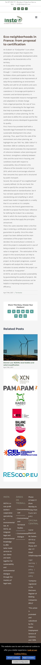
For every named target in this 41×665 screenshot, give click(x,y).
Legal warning (31, 561)
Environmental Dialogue (20, 535)
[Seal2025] (20, 421)
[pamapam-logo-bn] (20, 386)
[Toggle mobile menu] (36, 17)
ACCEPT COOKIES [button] (13, 658)
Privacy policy (31, 568)
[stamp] (20, 450)
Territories (18, 293)
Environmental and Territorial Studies (20, 523)
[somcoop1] (20, 436)
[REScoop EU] (20, 473)
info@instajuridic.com (23, 4)
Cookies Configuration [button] (20, 662)
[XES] (20, 409)
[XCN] (20, 375)
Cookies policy (31, 574)
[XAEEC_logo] (20, 393)
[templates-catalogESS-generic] (20, 459)
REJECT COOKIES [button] (28, 658)
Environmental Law (20, 511)
